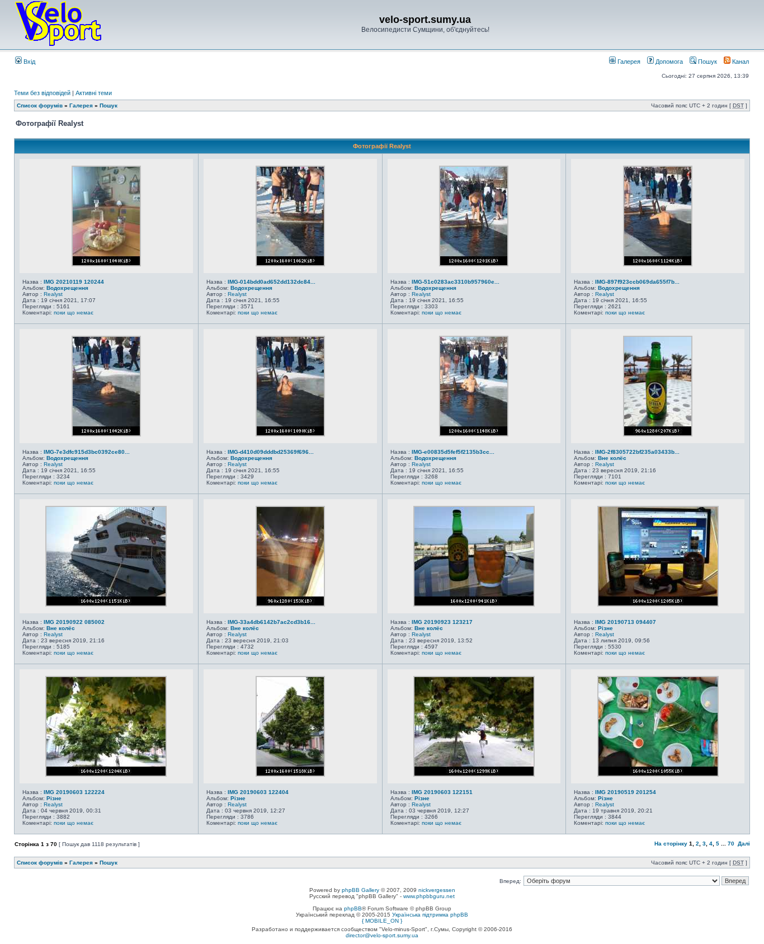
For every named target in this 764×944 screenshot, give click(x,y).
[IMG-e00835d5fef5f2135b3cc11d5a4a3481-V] (473, 434)
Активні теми (94, 93)
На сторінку (670, 843)
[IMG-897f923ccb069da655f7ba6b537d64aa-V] (657, 264)
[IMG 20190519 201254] (658, 774)
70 (731, 843)
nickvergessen (436, 890)
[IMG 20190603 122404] (290, 774)
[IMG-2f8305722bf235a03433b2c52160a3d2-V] (657, 434)
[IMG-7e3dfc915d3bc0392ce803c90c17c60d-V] (106, 434)
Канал (739, 61)
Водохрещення (67, 288)
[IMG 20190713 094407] (658, 604)
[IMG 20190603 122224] (106, 774)
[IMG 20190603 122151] (474, 774)
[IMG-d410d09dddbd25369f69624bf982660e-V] (290, 434)
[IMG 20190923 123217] (474, 604)
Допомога (668, 61)
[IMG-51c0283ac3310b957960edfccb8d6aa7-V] (473, 264)
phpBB (353, 908)
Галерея (628, 61)
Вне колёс (612, 458)
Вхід (28, 61)
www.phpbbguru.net (429, 896)
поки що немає (73, 312)
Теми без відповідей (42, 93)
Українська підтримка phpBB (430, 915)
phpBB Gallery (360, 890)
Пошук (706, 61)
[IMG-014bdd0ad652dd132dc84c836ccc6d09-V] (290, 264)
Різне (605, 628)
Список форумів (40, 105)
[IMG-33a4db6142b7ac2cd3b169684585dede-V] (290, 604)
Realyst (53, 294)
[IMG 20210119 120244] (106, 264)
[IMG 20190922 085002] (106, 604)
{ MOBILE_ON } (382, 921)
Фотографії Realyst (382, 146)
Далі (744, 843)
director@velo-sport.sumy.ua (382, 935)
